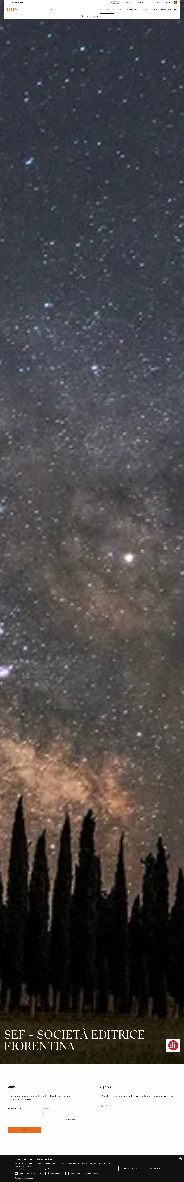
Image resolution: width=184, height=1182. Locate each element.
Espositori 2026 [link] (107, 9)
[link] (170, 2)
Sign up (108, 1105)
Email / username (14, 1108)
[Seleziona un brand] (51, 9)
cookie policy (26, 1166)
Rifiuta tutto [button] (155, 1168)
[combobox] (180, 1158)
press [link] (144, 9)
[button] (64, 1178)
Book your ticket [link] (169, 9)
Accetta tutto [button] (130, 1168)
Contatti (157, 2)
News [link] (120, 9)
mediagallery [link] (132, 9)
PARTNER (128, 2)
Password (46, 1108)
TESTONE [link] (154, 9)
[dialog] (92, 1168)
